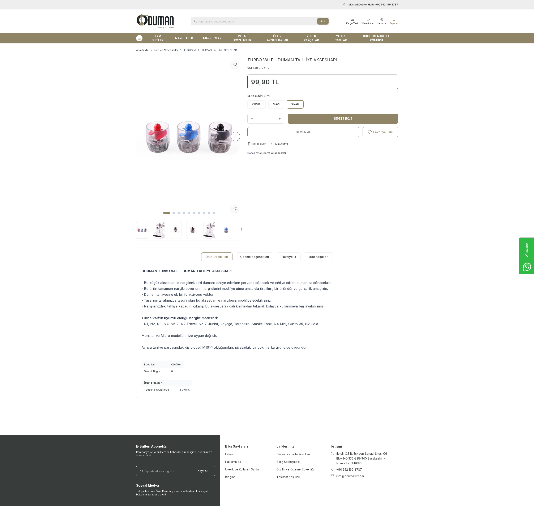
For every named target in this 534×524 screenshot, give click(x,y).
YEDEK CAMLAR (340, 38)
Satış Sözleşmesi (288, 462)
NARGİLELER (184, 38)
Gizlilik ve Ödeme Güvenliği (295, 469)
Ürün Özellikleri (217, 257)
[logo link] (155, 21)
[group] (189, 136)
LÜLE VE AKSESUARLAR (277, 38)
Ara (323, 21)
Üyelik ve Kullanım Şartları (242, 469)
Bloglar (230, 477)
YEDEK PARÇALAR (311, 38)
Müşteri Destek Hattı (373, 4)
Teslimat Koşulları (288, 477)
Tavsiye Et (288, 257)
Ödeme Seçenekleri (254, 257)
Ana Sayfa (142, 50)
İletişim (229, 454)
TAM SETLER (157, 38)
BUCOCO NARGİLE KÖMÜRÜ (376, 38)
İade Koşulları (318, 257)
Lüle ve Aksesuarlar (166, 50)
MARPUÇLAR (212, 38)
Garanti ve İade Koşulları (293, 454)
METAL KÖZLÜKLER (242, 38)
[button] (166, 213)
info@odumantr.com (350, 476)
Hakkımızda (233, 462)
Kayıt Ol (203, 471)
